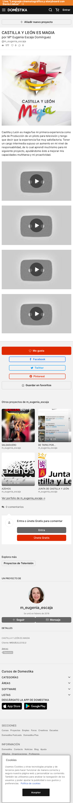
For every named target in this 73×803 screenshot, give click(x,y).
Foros (33, 730)
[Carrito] (57, 10)
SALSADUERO (9, 445)
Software (9, 689)
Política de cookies (30, 783)
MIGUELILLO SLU (18, 642)
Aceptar (36, 792)
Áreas (6, 683)
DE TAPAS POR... (47, 445)
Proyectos (15, 730)
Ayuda (43, 749)
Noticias (28, 749)
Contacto (18, 749)
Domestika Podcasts (12, 735)
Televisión (8, 652)
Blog (36, 749)
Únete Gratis (41, 537)
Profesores (34, 754)
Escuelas (54, 730)
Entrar (66, 9)
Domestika (7, 749)
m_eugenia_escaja (37, 402)
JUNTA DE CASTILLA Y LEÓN (53, 488)
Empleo (25, 730)
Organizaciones (19, 754)
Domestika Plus (30, 735)
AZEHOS (6, 488)
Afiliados (6, 754)
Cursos (5, 730)
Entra (41, 530)
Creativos (43, 730)
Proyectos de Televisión (18, 563)
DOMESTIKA (17, 10)
